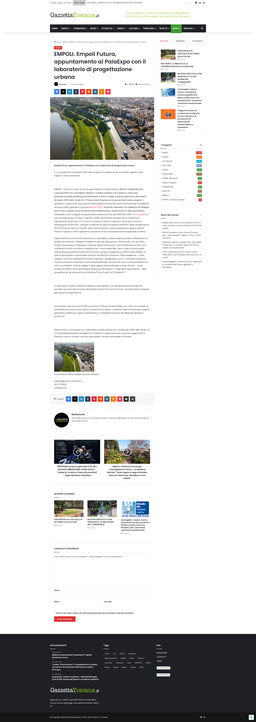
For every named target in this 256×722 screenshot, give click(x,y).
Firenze (140, 658)
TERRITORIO (148, 28)
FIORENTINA (79, 28)
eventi (131, 658)
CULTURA (133, 28)
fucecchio (108, 663)
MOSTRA (138, 663)
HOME (55, 28)
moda (129, 663)
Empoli (123, 658)
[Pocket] (108, 91)
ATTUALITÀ (107, 28)
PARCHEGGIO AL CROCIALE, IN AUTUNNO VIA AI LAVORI (68, 520)
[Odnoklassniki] (101, 91)
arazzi (107, 654)
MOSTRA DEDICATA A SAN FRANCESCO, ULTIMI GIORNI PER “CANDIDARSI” (118, 3)
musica (148, 663)
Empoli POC (96, 207)
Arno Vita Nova (140, 214)
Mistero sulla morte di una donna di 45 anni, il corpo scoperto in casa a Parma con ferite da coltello (181, 225)
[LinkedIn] (69, 91)
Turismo (133, 667)
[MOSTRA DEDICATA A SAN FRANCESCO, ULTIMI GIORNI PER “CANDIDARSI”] (102, 508)
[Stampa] (132, 399)
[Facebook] (56, 91)
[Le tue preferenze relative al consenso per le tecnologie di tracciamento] (251, 717)
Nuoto (107, 667)
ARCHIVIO (188, 28)
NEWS (175, 28)
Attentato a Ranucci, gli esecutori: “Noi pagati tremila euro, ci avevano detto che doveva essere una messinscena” (181, 245)
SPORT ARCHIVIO (170, 178)
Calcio (122, 654)
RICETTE (163, 28)
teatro (124, 667)
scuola (115, 667)
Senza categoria (169, 183)
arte (114, 654)
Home (58, 42)
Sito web (107, 602)
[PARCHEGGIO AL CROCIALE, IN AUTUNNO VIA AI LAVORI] (68, 508)
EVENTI (120, 28)
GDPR (159, 661)
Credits (105, 717)
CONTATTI (161, 657)
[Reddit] (88, 91)
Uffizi (141, 667)
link (63, 316)
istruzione (119, 663)
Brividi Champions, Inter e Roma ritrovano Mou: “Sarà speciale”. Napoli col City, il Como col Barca (181, 235)
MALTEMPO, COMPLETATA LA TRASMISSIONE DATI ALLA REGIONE (177, 65)
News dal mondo (170, 215)
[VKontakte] (95, 91)
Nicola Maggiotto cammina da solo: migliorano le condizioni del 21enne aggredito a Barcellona (182, 264)
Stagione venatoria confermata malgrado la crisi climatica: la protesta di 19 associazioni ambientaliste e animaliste (188, 119)
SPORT (93, 28)
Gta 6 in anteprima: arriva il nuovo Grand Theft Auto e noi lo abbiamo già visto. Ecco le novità (181, 255)
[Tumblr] (76, 91)
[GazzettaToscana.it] (74, 15)
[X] (63, 91)
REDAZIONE (162, 653)
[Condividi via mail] (126, 399)
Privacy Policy (164, 668)
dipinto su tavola (111, 658)
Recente (164, 41)
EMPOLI (65, 28)
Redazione (63, 84)
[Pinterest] (82, 91)
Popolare (180, 41)
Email (57, 602)
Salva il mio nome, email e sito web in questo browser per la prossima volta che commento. (95, 613)
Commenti (197, 41)
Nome (57, 590)
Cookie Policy (164, 675)
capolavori (132, 654)
